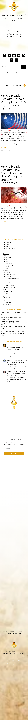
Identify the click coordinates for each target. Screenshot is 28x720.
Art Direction (7, 244)
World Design (7, 304)
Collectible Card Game (12, 278)
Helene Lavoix (11, 371)
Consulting (6, 252)
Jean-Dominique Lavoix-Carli (14, 15)
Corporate (6, 254)
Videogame (9, 269)
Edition (5, 255)
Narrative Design (8, 291)
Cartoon (8, 272)
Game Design (10, 261)
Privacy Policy (17, 660)
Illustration (6, 270)
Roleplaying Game (11, 265)
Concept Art (9, 282)
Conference (6, 250)
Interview (6, 289)
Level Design (9, 263)
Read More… (4, 147)
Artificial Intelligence (9, 248)
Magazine (8, 257)
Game (5, 259)
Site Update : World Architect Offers (10, 317)
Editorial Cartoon (11, 284)
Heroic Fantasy (10, 285)
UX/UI (7, 267)
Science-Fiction (10, 287)
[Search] (23, 67)
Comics (8, 280)
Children (8, 276)
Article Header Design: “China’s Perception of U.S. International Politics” (14, 102)
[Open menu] (14, 47)
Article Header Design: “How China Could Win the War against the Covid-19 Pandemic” (13, 175)
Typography (6, 297)
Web (4, 300)
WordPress (18, 664)
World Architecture (8, 302)
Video (4, 299)
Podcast (5, 293)
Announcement (7, 242)
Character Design (11, 274)
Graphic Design (10, 246)
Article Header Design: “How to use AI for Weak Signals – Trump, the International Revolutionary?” (12, 333)
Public (5, 295)
